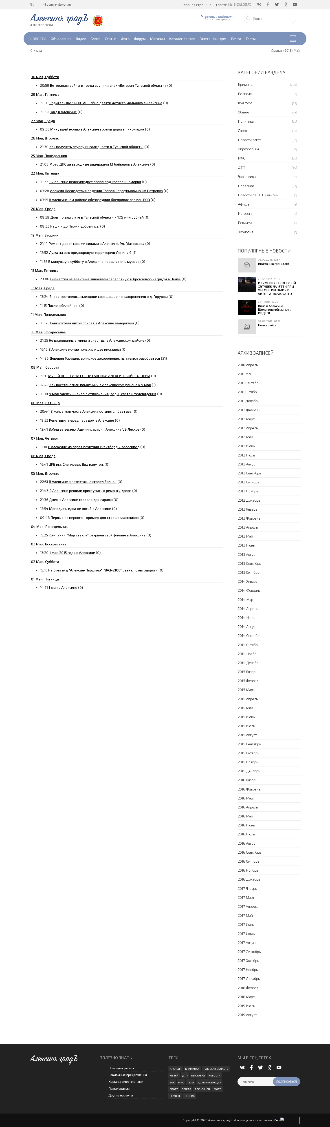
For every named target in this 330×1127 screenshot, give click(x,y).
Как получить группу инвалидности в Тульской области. (96, 146)
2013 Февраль (249, 518)
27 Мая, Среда (43, 121)
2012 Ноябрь (248, 491)
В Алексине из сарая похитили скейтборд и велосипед (93, 447)
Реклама (245, 222)
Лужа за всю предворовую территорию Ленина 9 (90, 252)
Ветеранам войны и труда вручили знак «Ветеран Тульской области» (108, 85)
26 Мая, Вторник (45, 138)
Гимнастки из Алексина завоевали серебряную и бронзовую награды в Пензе (115, 279)
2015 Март (246, 689)
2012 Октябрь (248, 482)
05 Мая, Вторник (45, 473)
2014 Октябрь (249, 644)
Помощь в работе (121, 1068)
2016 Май (245, 816)
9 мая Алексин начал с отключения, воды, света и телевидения (102, 394)
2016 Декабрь (249, 879)
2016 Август (247, 843)
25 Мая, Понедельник (49, 155)
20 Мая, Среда (43, 208)
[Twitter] (277, 4)
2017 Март (246, 897)
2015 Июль (246, 726)
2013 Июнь (246, 545)
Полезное (246, 186)
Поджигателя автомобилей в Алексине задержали (91, 323)
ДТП (241, 167)
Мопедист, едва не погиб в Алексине (80, 508)
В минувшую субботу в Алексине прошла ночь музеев (93, 261)
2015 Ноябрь (248, 762)
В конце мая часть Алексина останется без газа (91, 411)
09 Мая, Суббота (45, 367)
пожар (186, 1089)
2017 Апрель (248, 906)
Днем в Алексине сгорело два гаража (81, 499)
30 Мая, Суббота (45, 77)
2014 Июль (246, 617)
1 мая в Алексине (63, 587)
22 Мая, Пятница (45, 173)
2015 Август (247, 735)
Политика (246, 121)
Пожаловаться (119, 1088)
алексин (176, 1068)
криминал (192, 1068)
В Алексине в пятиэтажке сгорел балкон (83, 481)
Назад (38, 50)
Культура (245, 103)
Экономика (247, 176)
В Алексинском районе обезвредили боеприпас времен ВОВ (99, 199)
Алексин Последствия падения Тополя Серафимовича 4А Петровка (106, 190)
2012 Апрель (248, 428)
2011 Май (245, 374)
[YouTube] (295, 4)
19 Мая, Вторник (44, 235)
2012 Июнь (246, 446)
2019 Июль (246, 1005)
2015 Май (245, 708)
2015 (288, 50)
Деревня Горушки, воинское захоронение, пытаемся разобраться (104, 358)
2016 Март (246, 798)
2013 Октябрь (248, 572)
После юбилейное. (63, 305)
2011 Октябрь (248, 392)
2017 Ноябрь (248, 969)
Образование (248, 149)
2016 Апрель (248, 807)
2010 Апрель (248, 365)
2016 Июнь (246, 825)
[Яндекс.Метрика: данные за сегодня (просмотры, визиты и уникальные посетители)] (290, 1120)
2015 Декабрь (249, 771)
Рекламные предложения (127, 1075)
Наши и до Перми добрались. (74, 226)
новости (214, 1075)
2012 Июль (246, 455)
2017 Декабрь (249, 978)
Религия (245, 93)
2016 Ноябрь (248, 870)
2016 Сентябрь (249, 852)
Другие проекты (120, 1095)
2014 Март (246, 599)
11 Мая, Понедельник (48, 314)
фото (217, 1089)
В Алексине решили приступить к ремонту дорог (90, 490)
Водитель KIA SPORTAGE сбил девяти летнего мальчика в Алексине (105, 103)
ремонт (175, 1095)
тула (190, 1082)
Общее (243, 112)
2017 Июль (246, 933)
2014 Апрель (248, 608)
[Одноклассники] (286, 4)
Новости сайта (250, 139)
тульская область (215, 1068)
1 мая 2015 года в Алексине (72, 552)
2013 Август (247, 554)
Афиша (243, 204)
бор (172, 1082)
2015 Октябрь (248, 753)
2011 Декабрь (249, 401)
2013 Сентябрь (249, 563)
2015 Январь (247, 671)
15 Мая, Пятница (44, 270)
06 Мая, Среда (43, 456)
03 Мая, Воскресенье (48, 544)
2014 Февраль (249, 590)
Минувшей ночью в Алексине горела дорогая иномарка (97, 129)
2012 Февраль (249, 410)
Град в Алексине (63, 112)
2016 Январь (247, 780)
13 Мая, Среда (43, 288)
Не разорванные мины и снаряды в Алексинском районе (96, 340)
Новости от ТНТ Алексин (258, 195)
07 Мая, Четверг (44, 438)
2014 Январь (247, 581)
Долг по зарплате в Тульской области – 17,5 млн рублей (97, 217)
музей (174, 1075)
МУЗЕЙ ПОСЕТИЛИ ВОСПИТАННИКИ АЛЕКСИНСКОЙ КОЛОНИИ (99, 376)
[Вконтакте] (259, 4)
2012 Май (245, 437)
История (245, 213)
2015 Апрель (248, 699)
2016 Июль (246, 834)
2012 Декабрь (249, 500)
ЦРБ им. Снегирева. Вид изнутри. (76, 464)
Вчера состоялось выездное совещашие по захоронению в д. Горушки (108, 296)
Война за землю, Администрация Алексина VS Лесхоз (94, 429)
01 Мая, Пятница (45, 579)
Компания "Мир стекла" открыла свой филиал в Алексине (97, 535)
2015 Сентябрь (249, 744)
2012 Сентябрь (249, 473)
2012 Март (246, 419)
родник (189, 1095)
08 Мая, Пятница (45, 403)
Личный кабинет (218, 17)
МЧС (241, 158)
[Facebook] (268, 4)
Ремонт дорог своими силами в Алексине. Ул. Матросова (96, 243)
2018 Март (246, 996)
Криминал (246, 84)
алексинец (202, 1089)
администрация (209, 1082)
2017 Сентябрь (249, 951)
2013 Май (245, 536)
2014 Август (247, 626)
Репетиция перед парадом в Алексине (81, 420)
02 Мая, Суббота (45, 561)
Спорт (242, 130)
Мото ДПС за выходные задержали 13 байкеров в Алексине (99, 164)
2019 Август (247, 1014)
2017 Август (247, 942)
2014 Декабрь (249, 662)
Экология (245, 232)
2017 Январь (247, 888)
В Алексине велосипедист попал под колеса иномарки (95, 181)
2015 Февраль (249, 680)
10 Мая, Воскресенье (48, 332)
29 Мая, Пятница (45, 94)
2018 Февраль (249, 987)
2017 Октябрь (248, 960)
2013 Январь (247, 509)
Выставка (198, 1075)
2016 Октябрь (248, 861)
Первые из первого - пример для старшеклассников (95, 517)
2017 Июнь (246, 924)
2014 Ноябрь (248, 653)
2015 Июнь (246, 717)
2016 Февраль (249, 789)
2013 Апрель (248, 527)
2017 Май (245, 915)
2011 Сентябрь (249, 383)
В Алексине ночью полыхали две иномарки (84, 349)
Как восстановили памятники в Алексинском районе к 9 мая (100, 385)
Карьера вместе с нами (125, 1081)
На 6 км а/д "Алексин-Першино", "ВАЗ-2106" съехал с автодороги (103, 570)
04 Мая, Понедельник (49, 526)
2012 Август (247, 464)
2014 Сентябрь (249, 635)
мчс (181, 1082)
